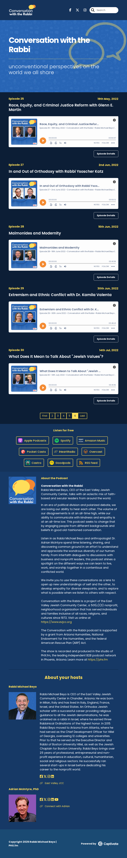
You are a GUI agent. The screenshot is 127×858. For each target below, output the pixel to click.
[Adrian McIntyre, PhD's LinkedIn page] (52, 799)
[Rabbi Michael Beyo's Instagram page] (48, 776)
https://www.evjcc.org (56, 622)
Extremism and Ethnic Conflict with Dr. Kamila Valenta (60, 294)
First (44, 416)
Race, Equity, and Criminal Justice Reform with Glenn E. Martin (61, 107)
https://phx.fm (98, 659)
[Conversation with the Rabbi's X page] (75, 10)
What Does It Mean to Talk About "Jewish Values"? (56, 356)
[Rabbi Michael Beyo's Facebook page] (41, 776)
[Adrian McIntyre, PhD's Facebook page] (41, 799)
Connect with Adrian (57, 806)
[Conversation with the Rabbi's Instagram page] (83, 10)
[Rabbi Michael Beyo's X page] (45, 776)
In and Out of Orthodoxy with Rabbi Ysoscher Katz (56, 171)
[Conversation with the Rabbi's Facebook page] (70, 10)
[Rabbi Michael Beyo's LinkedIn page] (52, 776)
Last (82, 416)
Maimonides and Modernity (35, 233)
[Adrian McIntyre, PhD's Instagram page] (48, 799)
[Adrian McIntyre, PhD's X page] (45, 799)
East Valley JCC (54, 783)
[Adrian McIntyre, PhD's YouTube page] (56, 799)
